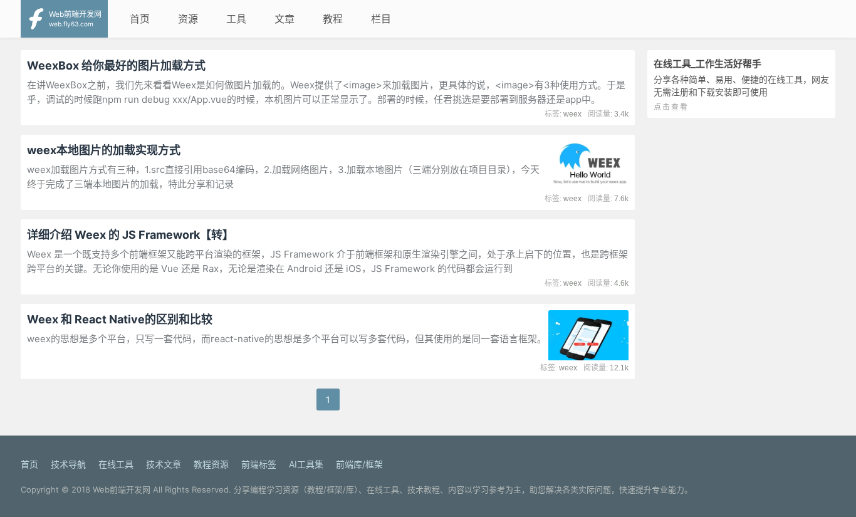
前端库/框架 (359, 464)
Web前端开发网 (121, 489)
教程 (333, 19)
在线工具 (115, 464)
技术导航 (68, 464)
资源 (188, 19)
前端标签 (258, 464)
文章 (284, 19)
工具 (236, 19)
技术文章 (163, 464)
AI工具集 (306, 464)
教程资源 (211, 464)
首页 (140, 19)
